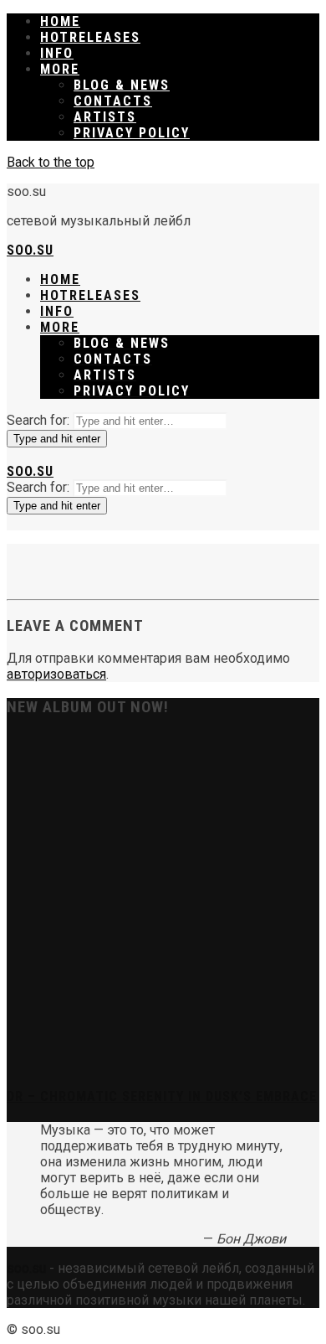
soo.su (30, 250)
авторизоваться (56, 674)
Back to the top (50, 162)
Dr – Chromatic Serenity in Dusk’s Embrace (162, 1096)
